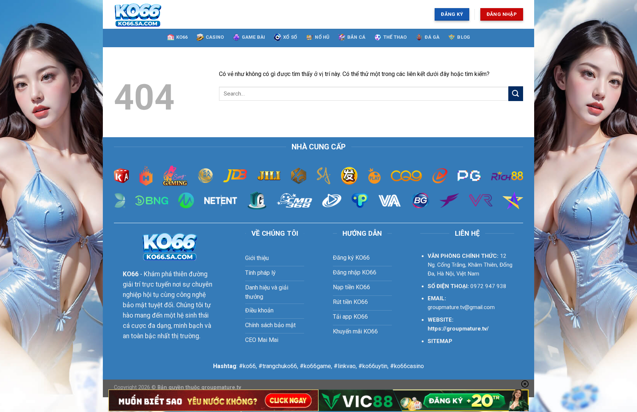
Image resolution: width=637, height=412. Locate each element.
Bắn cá (356, 37)
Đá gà (432, 37)
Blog (463, 37)
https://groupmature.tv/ (458, 328)
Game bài (253, 37)
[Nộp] (515, 93)
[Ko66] (170, 14)
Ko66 (182, 37)
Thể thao (395, 37)
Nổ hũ (322, 37)
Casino (215, 37)
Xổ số (290, 37)
